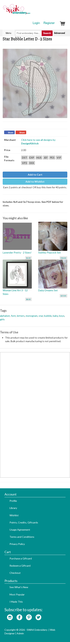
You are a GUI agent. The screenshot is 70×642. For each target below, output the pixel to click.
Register (49, 23)
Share (10, 132)
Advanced (59, 33)
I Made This (16, 601)
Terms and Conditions (22, 536)
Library (13, 507)
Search (47, 33)
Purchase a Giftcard (21, 558)
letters (21, 315)
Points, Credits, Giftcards (24, 522)
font (13, 315)
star (41, 315)
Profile (13, 500)
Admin (20, 633)
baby (55, 315)
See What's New (19, 587)
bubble (48, 315)
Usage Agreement (20, 529)
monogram (32, 315)
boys (61, 315)
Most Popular (17, 594)
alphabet (5, 315)
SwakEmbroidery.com (30, 11)
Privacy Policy (17, 543)
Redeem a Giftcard (20, 565)
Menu (8, 32)
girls (2, 319)
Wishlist (14, 515)
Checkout (15, 572)
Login (36, 23)
